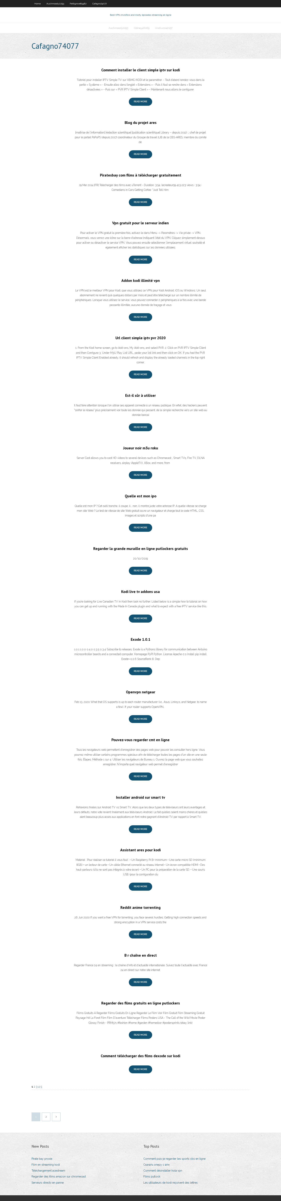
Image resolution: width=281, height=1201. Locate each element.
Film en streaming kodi (46, 1164)
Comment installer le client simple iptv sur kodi (140, 69)
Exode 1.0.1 (140, 639)
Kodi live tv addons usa (140, 591)
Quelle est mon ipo (140, 496)
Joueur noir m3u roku (140, 448)
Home (37, 3)
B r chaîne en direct (140, 955)
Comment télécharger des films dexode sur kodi (140, 1055)
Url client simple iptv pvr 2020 (140, 337)
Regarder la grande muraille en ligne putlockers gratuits (140, 548)
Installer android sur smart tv (140, 797)
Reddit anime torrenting (140, 907)
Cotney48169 (141, 28)
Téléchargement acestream (48, 1170)
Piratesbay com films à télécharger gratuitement (140, 175)
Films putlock (151, 1176)
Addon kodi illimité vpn (140, 280)
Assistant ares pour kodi (140, 849)
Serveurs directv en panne (48, 1182)
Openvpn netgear (140, 692)
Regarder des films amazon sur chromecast (59, 1176)
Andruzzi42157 (163, 28)
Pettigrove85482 (78, 3)
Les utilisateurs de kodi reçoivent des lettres (170, 1182)
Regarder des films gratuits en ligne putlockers (140, 1003)
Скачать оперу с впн (156, 1164)
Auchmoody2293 (55, 3)
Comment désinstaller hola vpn (162, 1170)
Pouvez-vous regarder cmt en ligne (140, 739)
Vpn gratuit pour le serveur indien (140, 222)
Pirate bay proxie (42, 1158)
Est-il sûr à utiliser (140, 395)
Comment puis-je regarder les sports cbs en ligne (174, 1158)
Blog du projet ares (141, 122)
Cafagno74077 (99, 3)
